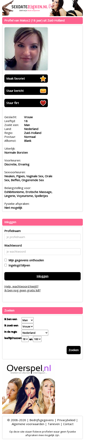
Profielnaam (12, 231)
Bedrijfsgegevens (41, 420)
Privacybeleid (66, 420)
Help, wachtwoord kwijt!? (21, 286)
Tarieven (54, 424)
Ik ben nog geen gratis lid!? (22, 290)
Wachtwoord (13, 245)
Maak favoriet (15, 78)
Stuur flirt (12, 103)
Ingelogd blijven (18, 265)
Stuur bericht (15, 91)
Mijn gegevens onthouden (25, 260)
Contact (68, 424)
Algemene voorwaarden (28, 424)
